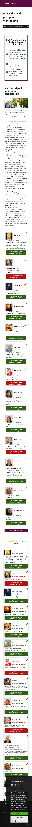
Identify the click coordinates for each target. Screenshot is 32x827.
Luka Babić (16, 283)
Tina (14, 368)
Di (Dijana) (16, 303)
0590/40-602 (22, 26)
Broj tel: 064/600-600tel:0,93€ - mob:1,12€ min (16, 249)
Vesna (15, 389)
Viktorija (16, 508)
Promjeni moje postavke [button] (19, 821)
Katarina (16, 324)
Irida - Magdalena (12, 465)
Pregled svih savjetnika (16, 530)
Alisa (15, 487)
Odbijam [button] (19, 817)
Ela (14, 232)
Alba (15, 436)
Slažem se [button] (19, 814)
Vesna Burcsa (10, 265)
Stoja (15, 414)
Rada (15, 344)
